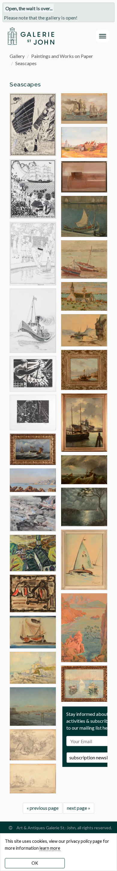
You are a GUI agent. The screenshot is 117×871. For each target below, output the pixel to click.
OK (35, 863)
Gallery (17, 56)
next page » (78, 808)
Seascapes (26, 63)
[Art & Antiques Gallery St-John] (30, 36)
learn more (50, 848)
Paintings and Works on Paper (62, 56)
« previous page (42, 808)
